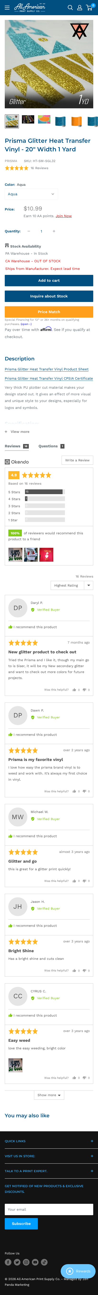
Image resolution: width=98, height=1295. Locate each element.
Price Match (49, 312)
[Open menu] (7, 8)
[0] (89, 7)
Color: (15, 184)
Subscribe (21, 1223)
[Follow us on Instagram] (26, 1262)
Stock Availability (25, 246)
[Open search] (70, 7)
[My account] (79, 7)
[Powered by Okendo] (17, 462)
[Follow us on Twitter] (17, 1262)
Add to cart (49, 280)
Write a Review (77, 460)
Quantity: (13, 231)
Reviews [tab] (16, 446)
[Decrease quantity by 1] (29, 231)
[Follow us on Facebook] (8, 1262)
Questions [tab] (51, 446)
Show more (47, 1095)
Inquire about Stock (49, 296)
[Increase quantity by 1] (54, 231)
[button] (26, 168)
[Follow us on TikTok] (44, 1262)
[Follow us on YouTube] (35, 1262)
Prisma (11, 161)
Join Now (64, 216)
